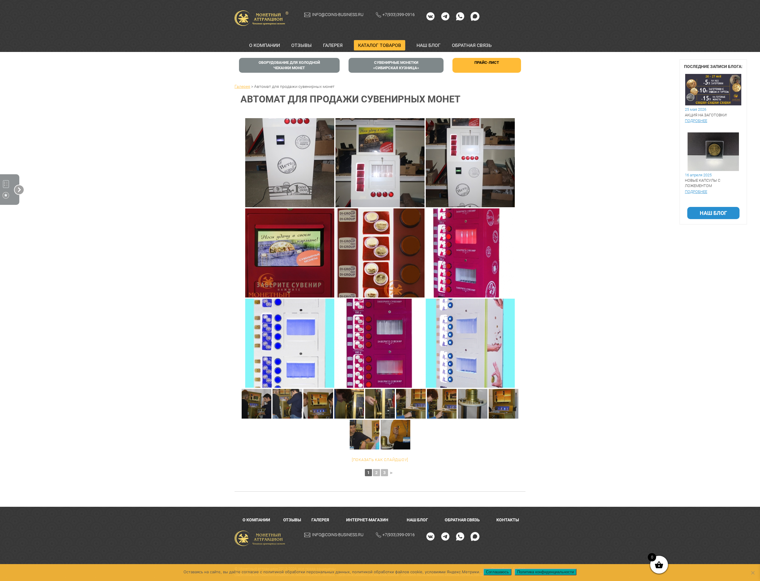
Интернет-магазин (367, 519)
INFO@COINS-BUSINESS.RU (337, 14)
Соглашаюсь (497, 572)
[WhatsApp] (460, 16)
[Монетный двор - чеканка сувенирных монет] (261, 538)
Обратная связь (472, 45)
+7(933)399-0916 (398, 14)
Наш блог (429, 45)
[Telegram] (445, 16)
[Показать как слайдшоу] (380, 459)
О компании (264, 45)
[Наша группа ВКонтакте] (430, 16)
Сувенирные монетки (396, 65)
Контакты (507, 519)
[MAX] (475, 16)
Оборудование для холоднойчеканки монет (289, 65)
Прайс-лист (486, 62)
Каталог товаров (379, 45)
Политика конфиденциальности (545, 572)
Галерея (333, 45)
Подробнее (696, 120)
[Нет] (753, 573)
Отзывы (301, 45)
